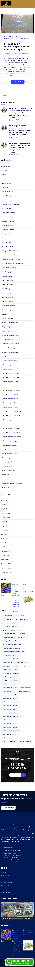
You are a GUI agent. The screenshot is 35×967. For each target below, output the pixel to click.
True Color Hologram (9, 741)
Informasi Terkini (7, 882)
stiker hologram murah (9, 709)
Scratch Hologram (8, 314)
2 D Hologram (5, 166)
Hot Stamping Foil (7, 272)
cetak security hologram (10, 626)
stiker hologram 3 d (8, 691)
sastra (21, 36)
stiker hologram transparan (11, 731)
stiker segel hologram (9, 738)
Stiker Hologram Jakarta (11, 382)
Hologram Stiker (7, 242)
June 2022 (4, 543)
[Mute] (29, 918)
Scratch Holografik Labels (10, 310)
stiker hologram (25, 687)
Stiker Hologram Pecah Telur (12, 411)
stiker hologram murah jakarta (12, 716)
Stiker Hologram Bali (9, 369)
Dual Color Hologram (8, 217)
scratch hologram (8, 662)
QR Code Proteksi (7, 297)
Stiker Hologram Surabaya (11, 432)
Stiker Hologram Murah (10, 403)
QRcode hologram (8, 301)
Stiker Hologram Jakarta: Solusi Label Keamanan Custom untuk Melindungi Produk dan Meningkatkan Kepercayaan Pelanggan (19, 147)
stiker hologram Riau (9, 723)
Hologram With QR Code (10, 251)
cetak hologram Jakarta (11, 196)
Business (4, 170)
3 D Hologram (6, 187)
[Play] (3, 918)
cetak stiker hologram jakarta (11, 630)
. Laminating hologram (12, 38)
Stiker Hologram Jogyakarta (12, 386)
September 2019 (6, 572)
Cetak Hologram (7, 191)
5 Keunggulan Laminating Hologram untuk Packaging (16, 46)
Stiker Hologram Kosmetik (11, 394)
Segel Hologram (7, 327)
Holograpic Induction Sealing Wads (13, 263)
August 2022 (5, 538)
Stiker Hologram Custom (10, 453)
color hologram (7, 208)
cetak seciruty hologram (10, 623)
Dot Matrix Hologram (8, 213)
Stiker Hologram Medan (10, 399)
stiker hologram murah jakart (11, 713)
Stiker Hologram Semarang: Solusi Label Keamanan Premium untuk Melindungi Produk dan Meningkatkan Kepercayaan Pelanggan (20, 113)
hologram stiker (21, 637)
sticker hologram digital (9, 348)
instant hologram (7, 276)
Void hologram (7, 466)
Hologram (4, 179)
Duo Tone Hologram (8, 221)
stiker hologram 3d (24, 691)
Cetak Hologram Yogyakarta (12, 204)
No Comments (26, 38)
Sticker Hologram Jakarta (9, 479)
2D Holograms (7, 616)
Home (4, 872)
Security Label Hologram (10, 666)
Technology (5, 487)
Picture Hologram (7, 293)
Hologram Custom (8, 229)
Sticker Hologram (7, 339)
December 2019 (6, 564)
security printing (26, 666)
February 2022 (5, 551)
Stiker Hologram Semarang (11, 428)
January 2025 (5, 517)
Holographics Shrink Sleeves (11, 259)
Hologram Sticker (7, 234)
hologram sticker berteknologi (11, 238)
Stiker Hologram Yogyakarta (12, 441)
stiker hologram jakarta (10, 698)
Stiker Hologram (7, 356)
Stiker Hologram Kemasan (11, 390)
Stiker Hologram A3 (8, 449)
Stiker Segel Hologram (10, 445)
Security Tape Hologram (10, 322)
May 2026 (4, 509)
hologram (22, 633)
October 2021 (5, 560)
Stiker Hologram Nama (10, 407)
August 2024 (5, 526)
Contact (4, 889)
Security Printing (6, 475)
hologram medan (8, 637)
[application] (17, 911)
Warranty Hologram (8, 470)
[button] (17, 911)
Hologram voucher (8, 246)
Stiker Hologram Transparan (12, 437)
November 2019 (6, 568)
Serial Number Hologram (10, 335)
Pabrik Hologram (7, 289)
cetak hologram (7, 619)
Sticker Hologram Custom (11, 344)
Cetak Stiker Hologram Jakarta (12, 483)
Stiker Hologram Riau (9, 420)
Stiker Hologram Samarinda (12, 424)
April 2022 (4, 547)
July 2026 (4, 505)
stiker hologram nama (9, 720)
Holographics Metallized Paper (11, 255)
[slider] (16, 918)
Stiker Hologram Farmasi (11, 377)
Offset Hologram (7, 284)
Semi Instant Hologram (9, 331)
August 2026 (5, 500)
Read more (17, 82)
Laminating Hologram (9, 280)
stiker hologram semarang (11, 727)
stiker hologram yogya (9, 734)
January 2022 (5, 555)
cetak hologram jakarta (23, 619)
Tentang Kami (6, 875)
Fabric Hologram (7, 225)
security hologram (22, 662)
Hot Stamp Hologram (9, 267)
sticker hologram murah (10, 687)
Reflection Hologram (8, 305)
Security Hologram (8, 318)
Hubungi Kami (16, 775)
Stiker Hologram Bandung (11, 373)
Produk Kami (6, 879)
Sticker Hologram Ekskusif (10, 680)
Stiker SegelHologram (9, 462)
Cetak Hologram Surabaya (11, 200)
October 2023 (5, 534)
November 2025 (6, 513)
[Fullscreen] (31, 918)
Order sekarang (8, 808)
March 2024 (4, 530)
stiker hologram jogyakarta (11, 702)
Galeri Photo (5, 885)
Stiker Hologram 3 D (9, 365)
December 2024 (6, 521)
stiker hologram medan (10, 705)
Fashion (3, 175)
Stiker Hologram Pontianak (11, 415)
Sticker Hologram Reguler (10, 352)
